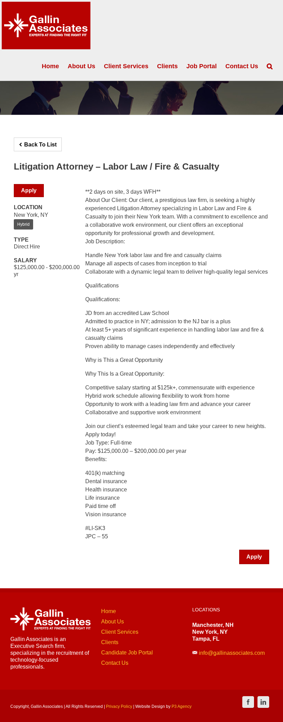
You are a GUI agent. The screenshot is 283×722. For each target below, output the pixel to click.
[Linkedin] (263, 702)
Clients (109, 642)
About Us (112, 621)
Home (108, 611)
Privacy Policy (119, 706)
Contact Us (114, 663)
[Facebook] (248, 702)
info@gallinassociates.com (232, 653)
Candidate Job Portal (127, 652)
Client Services (119, 632)
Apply (29, 190)
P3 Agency (182, 706)
